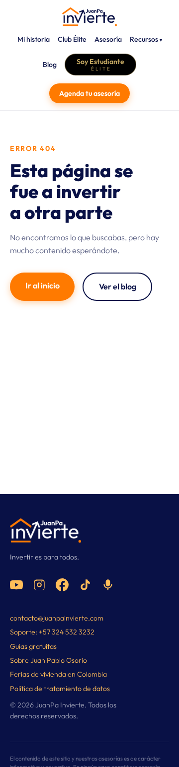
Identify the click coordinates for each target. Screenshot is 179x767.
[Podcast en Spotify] (107, 584)
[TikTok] (85, 584)
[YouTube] (16, 584)
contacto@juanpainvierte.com (56, 618)
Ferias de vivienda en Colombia (58, 674)
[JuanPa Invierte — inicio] (89, 17)
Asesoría (108, 39)
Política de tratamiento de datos (60, 688)
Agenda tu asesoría (89, 93)
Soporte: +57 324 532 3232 (52, 632)
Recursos (146, 39)
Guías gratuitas (33, 646)
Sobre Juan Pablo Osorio (48, 660)
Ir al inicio (42, 285)
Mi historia (33, 39)
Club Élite (72, 39)
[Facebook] (62, 584)
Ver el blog (117, 286)
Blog (50, 64)
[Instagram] (39, 584)
